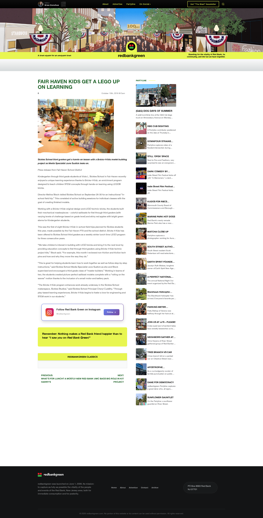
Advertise (117, 4)
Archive (154, 487)
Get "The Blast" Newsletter (203, 4)
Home (114, 487)
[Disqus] (82, 424)
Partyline (130, 4)
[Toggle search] (223, 4)
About (105, 4)
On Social (144, 4)
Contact (144, 487)
